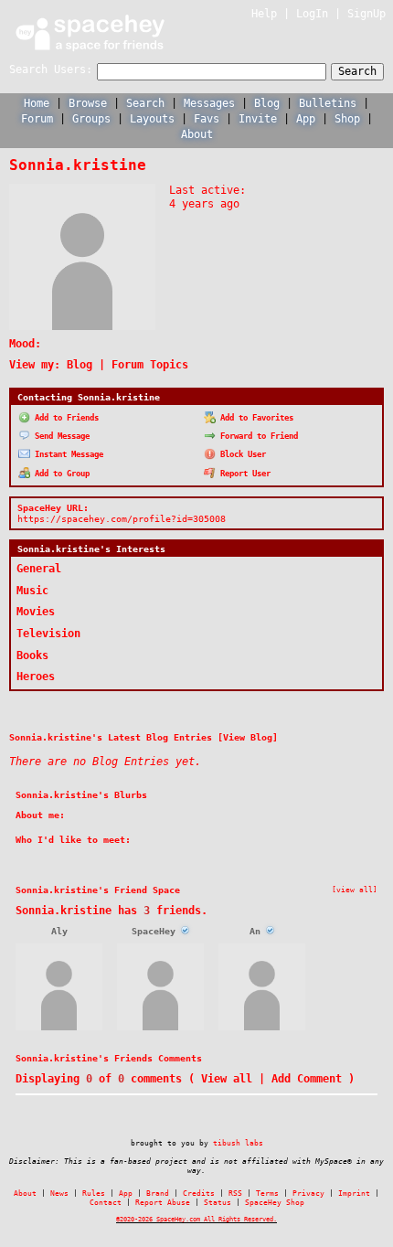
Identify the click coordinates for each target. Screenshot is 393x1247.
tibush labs (238, 1142)
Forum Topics (150, 364)
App (305, 118)
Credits (199, 1193)
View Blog (247, 736)
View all (226, 1078)
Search (357, 71)
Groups (91, 118)
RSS (235, 1193)
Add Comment (306, 1078)
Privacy (308, 1193)
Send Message (60, 436)
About (197, 134)
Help (264, 13)
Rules (93, 1193)
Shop (347, 118)
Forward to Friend (257, 436)
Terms (267, 1193)
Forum (37, 118)
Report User (243, 473)
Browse (88, 103)
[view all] (354, 889)
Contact (106, 1203)
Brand (157, 1193)
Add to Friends (64, 417)
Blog (267, 103)
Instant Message (66, 454)
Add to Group (60, 473)
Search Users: (50, 69)
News (59, 1193)
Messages (209, 103)
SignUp (366, 13)
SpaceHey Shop (274, 1203)
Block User (241, 454)
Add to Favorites (254, 417)
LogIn (312, 13)
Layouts (152, 118)
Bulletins (327, 103)
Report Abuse (162, 1203)
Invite (258, 118)
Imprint (354, 1193)
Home (36, 103)
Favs (206, 118)
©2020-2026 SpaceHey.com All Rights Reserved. (196, 1219)
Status (217, 1203)
